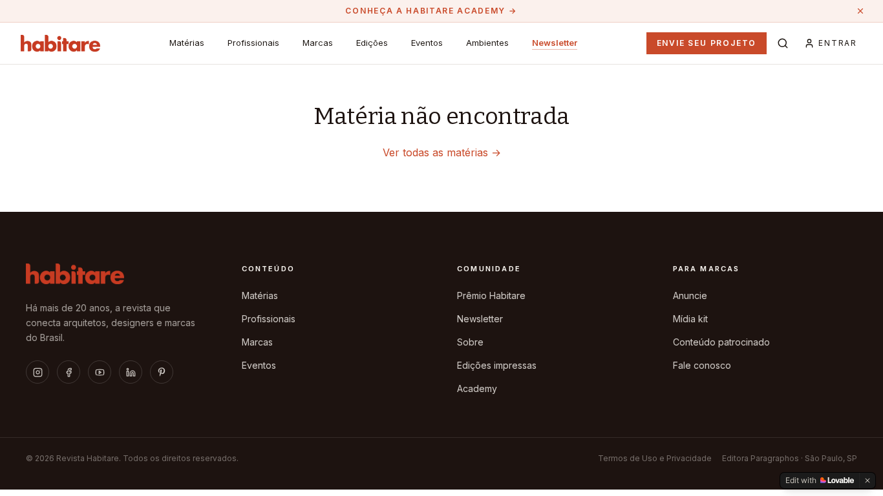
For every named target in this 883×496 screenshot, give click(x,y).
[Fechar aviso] (860, 11)
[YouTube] (99, 372)
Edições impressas (497, 365)
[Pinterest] (161, 372)
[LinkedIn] (130, 372)
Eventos (427, 42)
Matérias (186, 42)
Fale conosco (702, 365)
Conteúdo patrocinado (721, 341)
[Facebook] (68, 372)
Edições (372, 42)
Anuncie (690, 295)
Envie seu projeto (707, 43)
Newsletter (554, 42)
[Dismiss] (867, 480)
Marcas (318, 42)
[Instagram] (37, 372)
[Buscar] (783, 43)
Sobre (470, 341)
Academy (477, 388)
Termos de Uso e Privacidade (655, 458)
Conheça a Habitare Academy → (430, 11)
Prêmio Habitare (491, 295)
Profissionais (253, 42)
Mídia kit (690, 318)
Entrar (837, 43)
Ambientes (487, 42)
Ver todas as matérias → (442, 152)
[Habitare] (60, 43)
